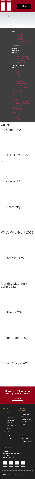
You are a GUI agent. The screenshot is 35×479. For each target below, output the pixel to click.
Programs (15, 50)
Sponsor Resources (18, 63)
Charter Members (22, 56)
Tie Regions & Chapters (24, 41)
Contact (18, 43)
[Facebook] (9, 3)
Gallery (18, 73)
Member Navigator (22, 58)
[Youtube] (3, 8)
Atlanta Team (20, 34)
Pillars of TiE (20, 39)
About (14, 31)
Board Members (21, 37)
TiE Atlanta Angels (18, 65)
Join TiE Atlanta (17, 46)
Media (14, 67)
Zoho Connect (21, 60)
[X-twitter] (3, 3)
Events (14, 48)
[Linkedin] (9, 8)
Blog (17, 71)
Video (18, 75)
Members (15, 52)
